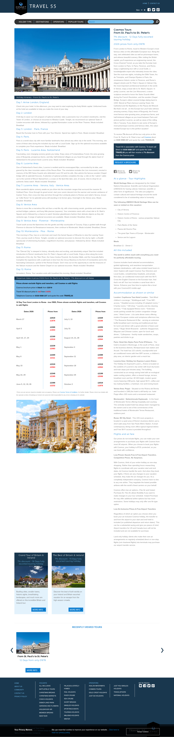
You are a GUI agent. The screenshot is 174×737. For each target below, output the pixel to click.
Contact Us (155, 3)
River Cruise (69, 695)
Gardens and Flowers (48, 706)
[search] (157, 21)
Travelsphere (120, 692)
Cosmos (147, 137)
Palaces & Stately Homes (71, 687)
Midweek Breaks (46, 712)
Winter (67, 719)
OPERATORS (58, 21)
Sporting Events (71, 709)
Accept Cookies (142, 732)
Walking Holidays (71, 715)
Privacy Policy (20, 696)
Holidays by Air (45, 709)
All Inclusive (45, 686)
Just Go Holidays (96, 696)
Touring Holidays (71, 712)
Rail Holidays (70, 692)
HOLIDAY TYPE (25, 21)
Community (19, 690)
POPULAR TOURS (75, 21)
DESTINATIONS (42, 21)
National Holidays (121, 695)
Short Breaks (70, 702)
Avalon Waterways (97, 686)
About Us (18, 686)
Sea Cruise (68, 698)
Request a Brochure (125, 162)
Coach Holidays (46, 699)
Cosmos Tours (95, 689)
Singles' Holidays (71, 705)
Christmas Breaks (47, 692)
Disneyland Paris (46, 702)
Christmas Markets (47, 696)
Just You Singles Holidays (121, 687)
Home (145, 3)
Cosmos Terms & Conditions (69, 392)
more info (32, 670)
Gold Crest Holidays (98, 692)
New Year (43, 716)
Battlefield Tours (47, 689)
